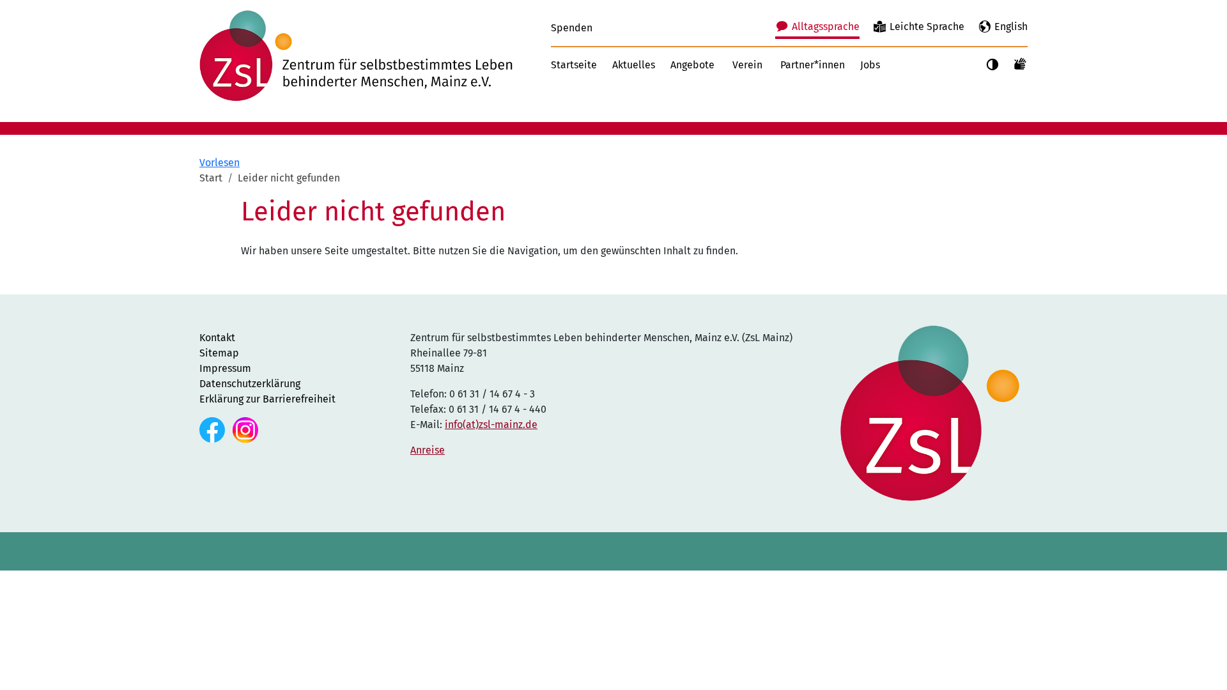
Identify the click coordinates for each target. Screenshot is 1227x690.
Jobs (870, 65)
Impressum (225, 368)
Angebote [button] (692, 65)
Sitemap (219, 353)
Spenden (571, 28)
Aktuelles (633, 65)
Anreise (427, 450)
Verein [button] (747, 65)
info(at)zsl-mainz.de (491, 424)
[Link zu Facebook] (213, 429)
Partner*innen (812, 65)
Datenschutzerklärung (249, 384)
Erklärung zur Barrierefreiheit (267, 399)
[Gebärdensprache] (1021, 63)
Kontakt (217, 338)
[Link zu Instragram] (245, 429)
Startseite (574, 65)
